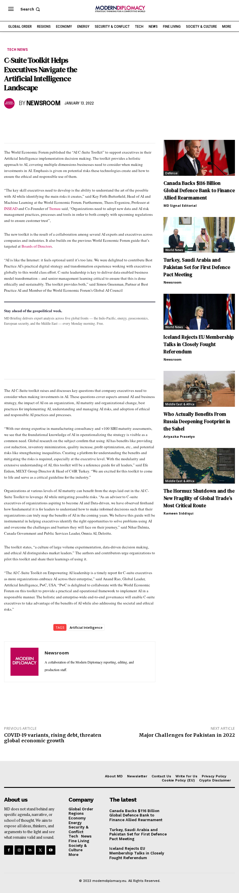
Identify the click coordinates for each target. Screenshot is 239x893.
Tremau (55, 208)
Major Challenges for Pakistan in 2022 (187, 735)
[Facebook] (10, 120)
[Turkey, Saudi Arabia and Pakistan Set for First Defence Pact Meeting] (199, 235)
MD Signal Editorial (180, 205)
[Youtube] (50, 849)
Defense (171, 173)
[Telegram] (77, 120)
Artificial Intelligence (86, 627)
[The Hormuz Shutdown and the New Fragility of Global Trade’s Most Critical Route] (199, 466)
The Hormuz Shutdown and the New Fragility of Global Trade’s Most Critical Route (199, 498)
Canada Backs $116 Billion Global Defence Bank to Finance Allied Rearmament (199, 190)
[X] (23, 120)
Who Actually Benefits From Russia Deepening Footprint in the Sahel (197, 421)
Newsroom (44, 103)
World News (174, 250)
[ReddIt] (63, 120)
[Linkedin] (50, 120)
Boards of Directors (37, 246)
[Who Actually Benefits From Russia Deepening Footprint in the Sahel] (199, 389)
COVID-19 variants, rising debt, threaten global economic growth (52, 737)
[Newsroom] (10, 103)
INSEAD (10, 208)
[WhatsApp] (37, 120)
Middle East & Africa (179, 404)
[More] (91, 120)
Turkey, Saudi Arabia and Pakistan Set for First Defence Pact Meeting (197, 267)
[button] (30, 9)
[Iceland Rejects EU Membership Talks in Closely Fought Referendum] (199, 312)
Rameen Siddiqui (179, 513)
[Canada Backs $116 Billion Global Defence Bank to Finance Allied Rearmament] (199, 158)
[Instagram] (19, 849)
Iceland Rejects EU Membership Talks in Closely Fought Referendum (199, 344)
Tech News (17, 49)
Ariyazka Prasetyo (179, 436)
